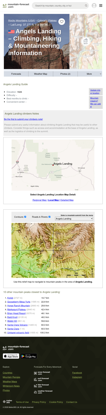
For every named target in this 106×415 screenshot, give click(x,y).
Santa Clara (13, 328)
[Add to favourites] (61, 21)
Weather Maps (10, 381)
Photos (6, 390)
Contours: (19, 216)
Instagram (77, 377)
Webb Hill (12, 321)
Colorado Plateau (47, 20)
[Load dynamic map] (85, 41)
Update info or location (95, 91)
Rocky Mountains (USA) (21, 20)
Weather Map (40, 73)
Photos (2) (65, 73)
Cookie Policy (56, 402)
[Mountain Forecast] (16, 5)
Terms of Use (22, 402)
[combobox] (60, 5)
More (89, 73)
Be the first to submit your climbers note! (23, 119)
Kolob (10, 297)
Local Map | (54, 200)
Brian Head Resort (16, 313)
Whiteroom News (11, 385)
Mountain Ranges (11, 377)
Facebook (77, 372)
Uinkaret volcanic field (18, 332)
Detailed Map (67, 200)
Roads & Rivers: (40, 216)
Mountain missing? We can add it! (95, 102)
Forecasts (16, 73)
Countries (7, 372)
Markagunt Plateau (16, 309)
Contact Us (71, 402)
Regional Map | (40, 200)
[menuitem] (16, 74)
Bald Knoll (12, 317)
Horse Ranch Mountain (18, 305)
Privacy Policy (39, 402)
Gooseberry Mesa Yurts (18, 301)
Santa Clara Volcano (17, 324)
